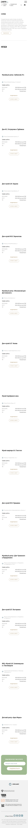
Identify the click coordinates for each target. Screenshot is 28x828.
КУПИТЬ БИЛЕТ (14, 99)
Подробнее (6, 33)
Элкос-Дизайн (19, 824)
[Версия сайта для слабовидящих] (25, 5)
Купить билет (5, 5)
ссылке (20, 805)
